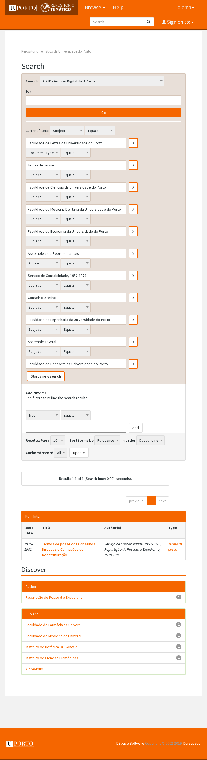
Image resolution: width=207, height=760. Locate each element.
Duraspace (192, 743)
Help (118, 7)
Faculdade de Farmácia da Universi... (55, 624)
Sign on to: (178, 22)
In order (128, 440)
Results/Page (38, 440)
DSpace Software (130, 743)
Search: (32, 81)
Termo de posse (175, 547)
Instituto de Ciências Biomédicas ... (53, 658)
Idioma (183, 7)
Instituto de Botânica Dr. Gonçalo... (53, 646)
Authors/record (39, 452)
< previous (34, 669)
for (28, 91)
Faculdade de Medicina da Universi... (55, 635)
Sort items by (81, 440)
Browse (93, 7)
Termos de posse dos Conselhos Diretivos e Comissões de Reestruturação (68, 549)
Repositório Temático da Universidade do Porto (56, 51)
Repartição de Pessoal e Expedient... (55, 597)
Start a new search (46, 376)
